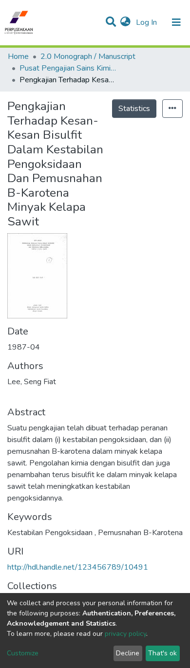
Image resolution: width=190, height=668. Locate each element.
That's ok (162, 653)
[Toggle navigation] (176, 22)
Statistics (134, 108)
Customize (22, 653)
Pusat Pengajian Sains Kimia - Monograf (68, 68)
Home (18, 56)
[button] (125, 22)
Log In (147, 22)
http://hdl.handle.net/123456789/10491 (77, 567)
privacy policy (125, 633)
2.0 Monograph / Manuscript (87, 56)
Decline (127, 653)
